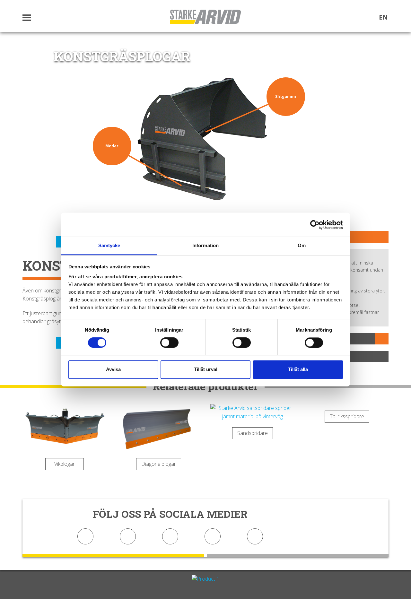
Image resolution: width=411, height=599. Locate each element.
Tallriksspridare (347, 416)
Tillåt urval (205, 369)
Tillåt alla (298, 369)
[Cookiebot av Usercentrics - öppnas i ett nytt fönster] (315, 225)
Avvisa (113, 369)
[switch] (169, 343)
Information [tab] (205, 245)
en (383, 17)
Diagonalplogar (158, 463)
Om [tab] (302, 245)
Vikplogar (64, 463)
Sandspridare (252, 433)
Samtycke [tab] (109, 245)
